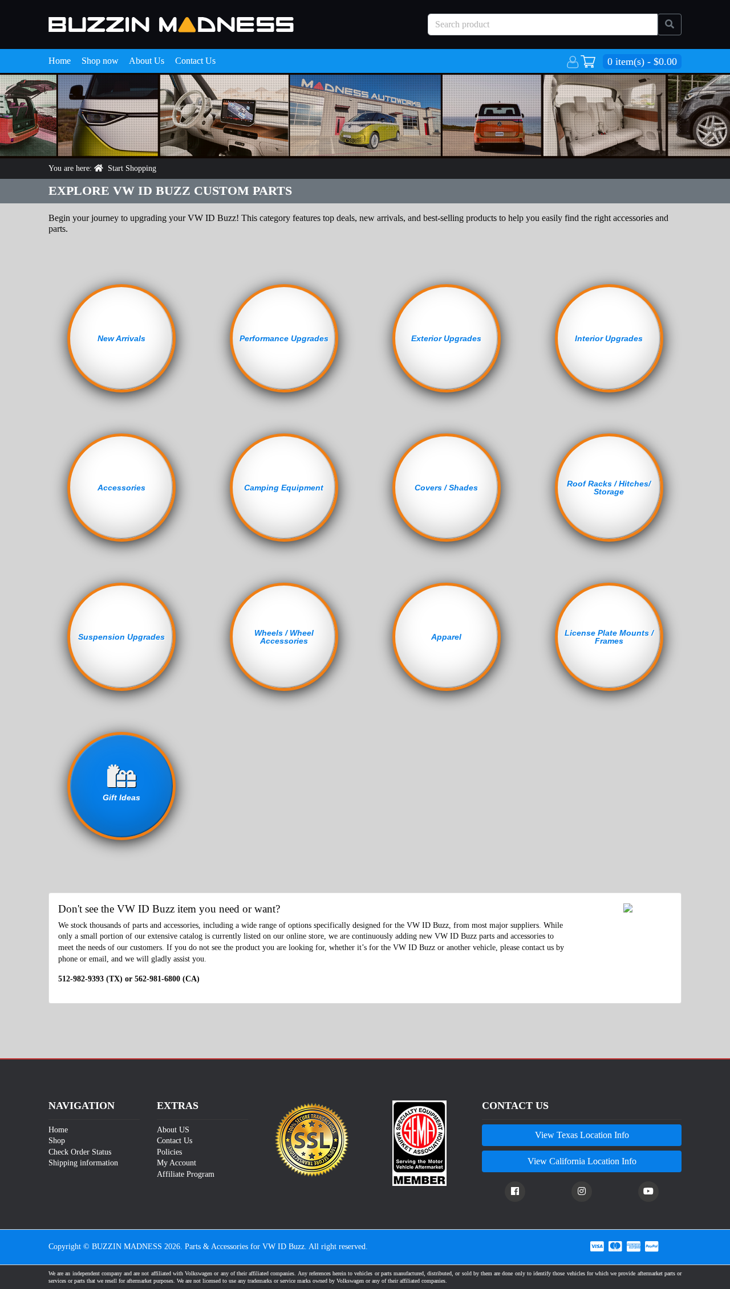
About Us (146, 61)
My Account (176, 1163)
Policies (169, 1152)
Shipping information (83, 1163)
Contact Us (195, 61)
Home (59, 61)
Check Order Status (79, 1152)
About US (173, 1130)
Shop (56, 1140)
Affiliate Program (185, 1174)
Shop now (100, 61)
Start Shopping (132, 168)
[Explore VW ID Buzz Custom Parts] (171, 24)
